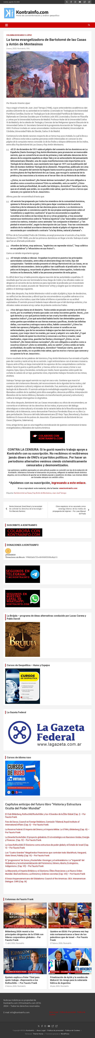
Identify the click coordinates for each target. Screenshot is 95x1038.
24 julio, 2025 (55, 986)
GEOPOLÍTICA (78, 926)
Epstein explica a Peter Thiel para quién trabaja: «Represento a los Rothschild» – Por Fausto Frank (22, 980)
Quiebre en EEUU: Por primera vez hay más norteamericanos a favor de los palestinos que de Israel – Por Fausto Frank (69, 935)
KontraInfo (20, 943)
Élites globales (34, 926)
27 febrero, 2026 (56, 943)
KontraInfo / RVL (24, 49)
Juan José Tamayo (59, 493)
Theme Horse (38, 1034)
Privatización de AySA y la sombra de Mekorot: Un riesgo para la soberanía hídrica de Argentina (69, 980)
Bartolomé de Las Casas (23, 493)
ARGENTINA (55, 972)
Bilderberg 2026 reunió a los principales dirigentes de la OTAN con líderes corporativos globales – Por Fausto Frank (24, 935)
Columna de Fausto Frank (16, 926)
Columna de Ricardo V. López (19, 35)
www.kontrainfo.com (68, 488)
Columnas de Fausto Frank (19, 899)
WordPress (65, 1034)
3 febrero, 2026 (10, 986)
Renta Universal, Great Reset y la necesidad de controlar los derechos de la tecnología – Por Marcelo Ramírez (26, 508)
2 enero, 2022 (11, 49)
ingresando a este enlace (68, 483)
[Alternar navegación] (6, 25)
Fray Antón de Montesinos (42, 493)
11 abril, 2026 (10, 943)
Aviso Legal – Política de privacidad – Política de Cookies (58, 1030)
